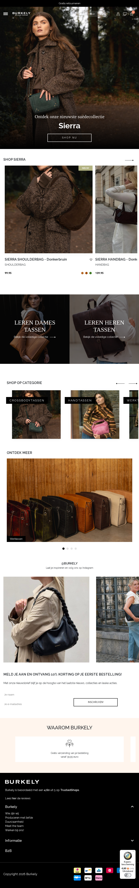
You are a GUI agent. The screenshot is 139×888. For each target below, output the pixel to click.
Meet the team (14, 826)
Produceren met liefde (19, 817)
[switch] (127, 875)
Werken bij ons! (14, 830)
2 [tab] (67, 548)
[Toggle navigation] (5, 14)
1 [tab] (63, 548)
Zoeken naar (105, 14)
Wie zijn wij (12, 813)
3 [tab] (71, 548)
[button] (91, 259)
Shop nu (69, 137)
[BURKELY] (21, 14)
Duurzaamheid (14, 821)
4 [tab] (75, 548)
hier (14, 798)
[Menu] (134, 852)
